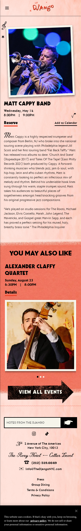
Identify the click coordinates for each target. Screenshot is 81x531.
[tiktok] (47, 434)
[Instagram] (34, 434)
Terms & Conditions (40, 490)
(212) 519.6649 (43, 463)
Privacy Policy (40, 495)
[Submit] (68, 423)
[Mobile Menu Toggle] (13, 8)
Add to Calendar (66, 123)
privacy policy (38, 520)
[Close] (76, 511)
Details (11, 292)
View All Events (40, 392)
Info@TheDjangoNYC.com (43, 469)
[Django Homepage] (41, 7)
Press (40, 479)
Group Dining (40, 485)
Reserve (11, 122)
